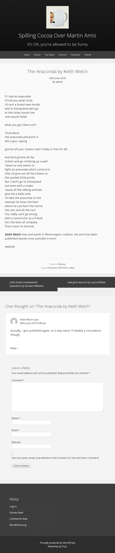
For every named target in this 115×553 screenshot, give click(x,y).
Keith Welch (63, 268)
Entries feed (16, 512)
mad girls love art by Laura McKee (86, 282)
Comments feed (18, 518)
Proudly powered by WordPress (57, 542)
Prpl (64, 546)
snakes (71, 268)
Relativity (53, 546)
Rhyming (61, 264)
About (27, 54)
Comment (18, 380)
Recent (37, 54)
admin (59, 81)
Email (15, 430)
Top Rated (49, 54)
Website (16, 442)
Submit (88, 54)
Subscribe (75, 54)
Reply (13, 348)
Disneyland (52, 268)
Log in (13, 506)
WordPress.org (18, 525)
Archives (62, 54)
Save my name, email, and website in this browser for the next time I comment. (55, 458)
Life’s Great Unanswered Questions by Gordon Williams (26, 284)
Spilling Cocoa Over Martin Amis (57, 35)
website (10, 246)
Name (16, 418)
